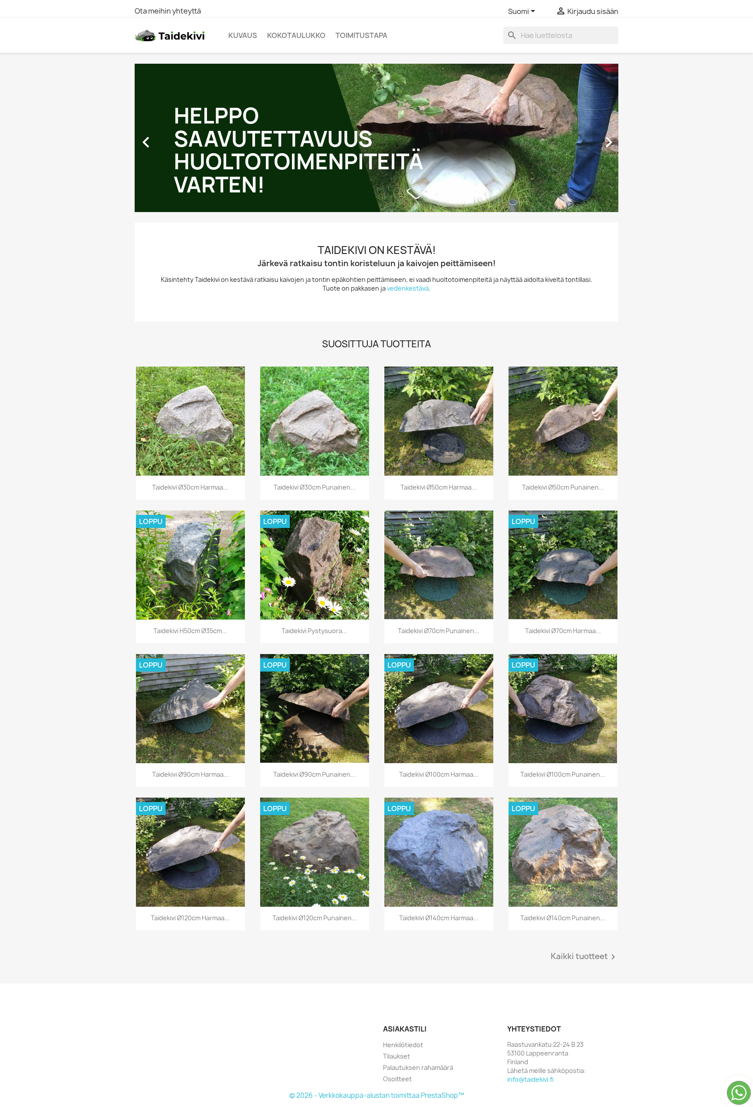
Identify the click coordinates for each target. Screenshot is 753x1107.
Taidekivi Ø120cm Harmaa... (190, 918)
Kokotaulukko (296, 35)
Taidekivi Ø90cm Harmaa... (190, 774)
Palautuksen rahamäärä (418, 1067)
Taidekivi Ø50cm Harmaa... (438, 487)
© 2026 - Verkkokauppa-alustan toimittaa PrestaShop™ (376, 1095)
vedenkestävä (408, 288)
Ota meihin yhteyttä (168, 11)
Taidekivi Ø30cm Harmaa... (190, 487)
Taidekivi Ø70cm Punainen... (438, 631)
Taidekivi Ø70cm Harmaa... (563, 631)
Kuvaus (242, 35)
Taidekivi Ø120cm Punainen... (314, 918)
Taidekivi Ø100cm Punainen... (562, 774)
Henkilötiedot (403, 1045)
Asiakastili (405, 1029)
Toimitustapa (361, 35)
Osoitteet (397, 1079)
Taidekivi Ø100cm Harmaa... (438, 774)
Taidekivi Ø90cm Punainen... (314, 774)
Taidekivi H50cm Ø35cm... (190, 631)
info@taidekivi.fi (530, 1079)
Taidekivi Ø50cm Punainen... (563, 487)
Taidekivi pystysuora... (314, 631)
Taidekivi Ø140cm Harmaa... (438, 918)
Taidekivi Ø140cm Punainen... (562, 918)
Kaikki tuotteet (584, 957)
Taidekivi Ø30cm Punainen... (315, 487)
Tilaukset (396, 1056)
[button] (171, 138)
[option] (376, 138)
